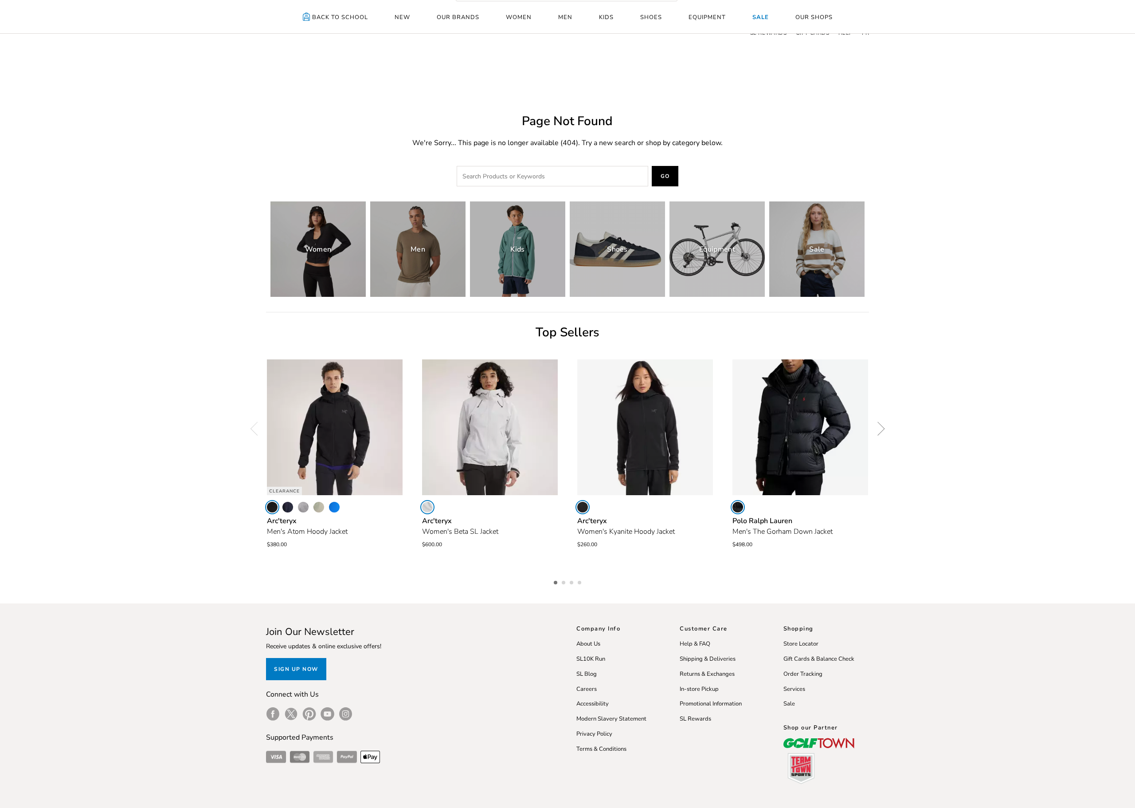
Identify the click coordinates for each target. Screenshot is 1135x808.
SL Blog (586, 674)
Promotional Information (711, 704)
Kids (606, 17)
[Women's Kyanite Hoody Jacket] (645, 427)
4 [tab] (580, 581)
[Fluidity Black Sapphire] (334, 507)
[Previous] (257, 429)
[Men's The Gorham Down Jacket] (800, 427)
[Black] (272, 507)
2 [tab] (564, 581)
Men (565, 17)
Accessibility (592, 704)
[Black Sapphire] (288, 507)
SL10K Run (590, 659)
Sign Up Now (296, 669)
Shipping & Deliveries (708, 659)
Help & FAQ (695, 644)
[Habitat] (319, 507)
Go (665, 176)
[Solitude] (427, 507)
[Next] (878, 429)
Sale (760, 17)
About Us (588, 644)
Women (519, 17)
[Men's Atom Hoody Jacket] (335, 427)
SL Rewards (695, 719)
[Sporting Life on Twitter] (291, 714)
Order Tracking (802, 674)
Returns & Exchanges (707, 674)
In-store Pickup (699, 689)
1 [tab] (556, 581)
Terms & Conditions (601, 749)
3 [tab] (572, 581)
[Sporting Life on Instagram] (345, 714)
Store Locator (800, 644)
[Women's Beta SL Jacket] (490, 427)
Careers (586, 689)
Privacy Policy (594, 734)
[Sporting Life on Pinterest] (309, 714)
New (402, 17)
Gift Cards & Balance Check (818, 659)
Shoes (651, 17)
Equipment (707, 17)
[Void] (303, 507)
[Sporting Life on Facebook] (273, 714)
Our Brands (458, 17)
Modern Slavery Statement (611, 719)
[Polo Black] (738, 507)
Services (794, 689)
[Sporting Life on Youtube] (327, 714)
